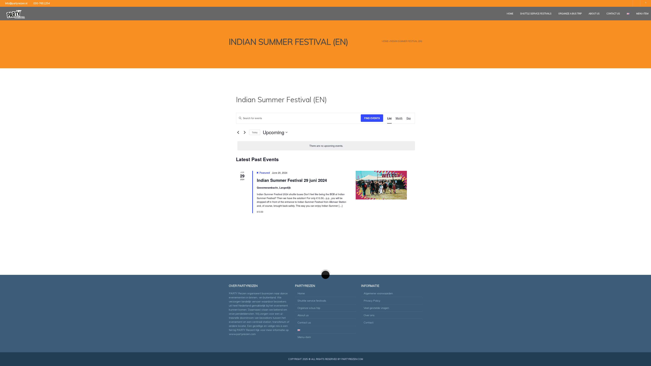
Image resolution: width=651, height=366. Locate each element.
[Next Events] (245, 132)
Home (510, 13)
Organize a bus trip (570, 13)
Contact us (613, 13)
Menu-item (642, 13)
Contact (368, 322)
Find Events (372, 118)
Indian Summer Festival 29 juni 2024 (292, 180)
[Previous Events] (238, 132)
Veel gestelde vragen (376, 308)
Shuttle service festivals (535, 13)
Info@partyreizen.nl (16, 3)
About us (594, 13)
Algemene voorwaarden (378, 293)
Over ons (369, 315)
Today (255, 132)
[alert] (326, 145)
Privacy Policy (372, 300)
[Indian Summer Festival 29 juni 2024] (381, 185)
